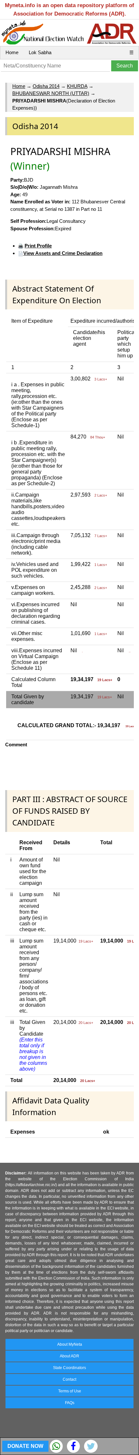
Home (11, 52)
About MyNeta (69, 1344)
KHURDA (77, 86)
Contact (69, 1379)
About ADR (69, 1356)
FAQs (69, 1403)
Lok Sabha (40, 52)
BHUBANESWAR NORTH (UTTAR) (50, 93)
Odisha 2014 (46, 86)
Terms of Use (69, 1391)
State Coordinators (69, 1367)
